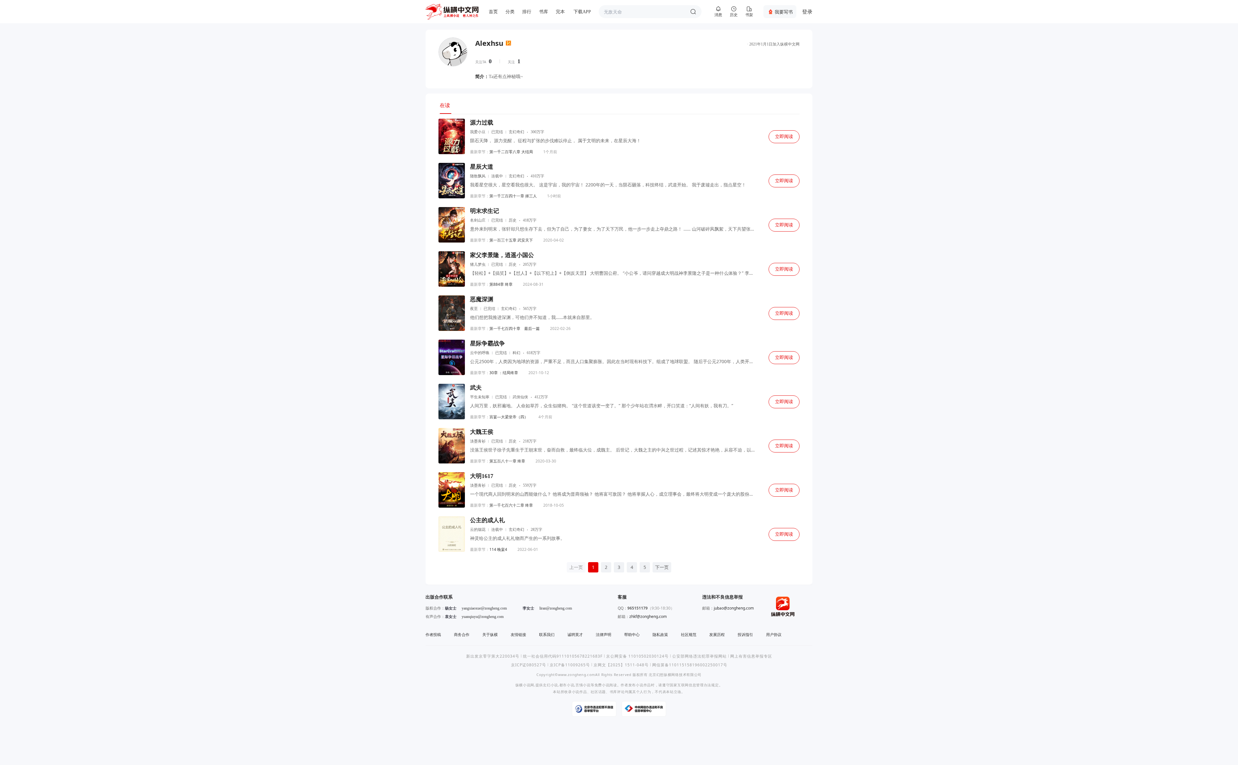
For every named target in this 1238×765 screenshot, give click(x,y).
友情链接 (518, 634)
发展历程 (717, 634)
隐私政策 (660, 634)
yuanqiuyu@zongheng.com (483, 616)
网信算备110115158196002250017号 (689, 665)
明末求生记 (484, 211)
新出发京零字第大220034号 (492, 656)
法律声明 (603, 634)
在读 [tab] (445, 105)
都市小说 (567, 684)
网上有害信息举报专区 (751, 656)
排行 (526, 11)
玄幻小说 (550, 684)
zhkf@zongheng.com (648, 616)
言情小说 (583, 684)
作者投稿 (433, 634)
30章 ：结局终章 (503, 372)
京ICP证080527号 (528, 665)
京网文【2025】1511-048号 (621, 665)
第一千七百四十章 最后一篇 (514, 328)
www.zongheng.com (576, 674)
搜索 (693, 11)
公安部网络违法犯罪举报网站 (699, 656)
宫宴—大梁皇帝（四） (508, 417)
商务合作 (461, 634)
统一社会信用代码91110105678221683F (563, 656)
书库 (543, 11)
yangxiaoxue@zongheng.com (484, 608)
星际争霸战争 (487, 343)
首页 (493, 11)
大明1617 (481, 476)
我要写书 (784, 12)
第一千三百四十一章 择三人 (513, 196)
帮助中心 (632, 634)
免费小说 (602, 684)
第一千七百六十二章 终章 (511, 505)
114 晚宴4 (498, 549)
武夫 (476, 387)
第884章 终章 (501, 284)
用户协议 (773, 634)
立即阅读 (784, 136)
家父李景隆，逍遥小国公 (502, 255)
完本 (560, 11)
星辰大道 (481, 167)
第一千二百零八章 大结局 (511, 151)
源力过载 (481, 122)
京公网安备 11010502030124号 (637, 656)
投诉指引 (745, 634)
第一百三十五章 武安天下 (511, 240)
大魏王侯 (481, 432)
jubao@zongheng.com (734, 608)
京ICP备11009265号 (570, 665)
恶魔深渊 (481, 299)
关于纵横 (490, 634)
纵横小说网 (525, 684)
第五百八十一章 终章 (507, 461)
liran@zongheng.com (555, 608)
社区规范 (688, 634)
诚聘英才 (575, 634)
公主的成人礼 (487, 520)
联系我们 (547, 634)
